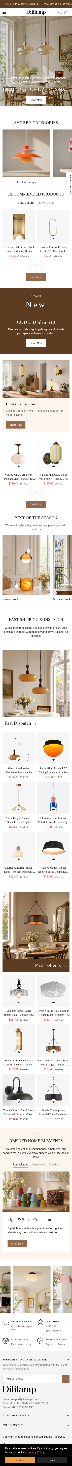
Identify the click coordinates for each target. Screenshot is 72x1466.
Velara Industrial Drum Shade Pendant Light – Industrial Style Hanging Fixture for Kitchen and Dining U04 (53, 1063)
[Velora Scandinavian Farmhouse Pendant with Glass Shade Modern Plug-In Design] (19, 748)
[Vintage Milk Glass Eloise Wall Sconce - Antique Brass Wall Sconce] (53, 455)
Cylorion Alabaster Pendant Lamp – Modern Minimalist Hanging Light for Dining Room (18, 870)
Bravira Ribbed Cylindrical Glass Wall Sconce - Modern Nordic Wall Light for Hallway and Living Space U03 (19, 1063)
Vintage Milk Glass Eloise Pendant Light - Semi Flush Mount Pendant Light (18, 477)
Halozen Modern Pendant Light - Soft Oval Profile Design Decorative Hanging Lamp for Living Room (53, 249)
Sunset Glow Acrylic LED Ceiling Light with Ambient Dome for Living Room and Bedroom (53, 770)
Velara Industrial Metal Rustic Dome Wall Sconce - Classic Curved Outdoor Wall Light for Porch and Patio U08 (18, 1112)
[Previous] (31, 264)
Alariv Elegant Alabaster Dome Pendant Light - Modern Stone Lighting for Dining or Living (18, 820)
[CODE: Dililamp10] (36, 321)
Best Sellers (26, 202)
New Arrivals (46, 202)
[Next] (40, 264)
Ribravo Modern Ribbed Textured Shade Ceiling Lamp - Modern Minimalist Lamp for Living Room (53, 870)
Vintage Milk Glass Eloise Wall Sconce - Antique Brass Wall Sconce (53, 477)
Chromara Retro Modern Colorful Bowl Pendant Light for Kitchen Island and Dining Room (53, 820)
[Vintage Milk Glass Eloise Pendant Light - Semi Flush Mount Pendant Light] (19, 455)
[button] (65, 12)
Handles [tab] (54, 1164)
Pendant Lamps (26, 182)
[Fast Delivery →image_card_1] (36, 925)
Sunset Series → (14, 599)
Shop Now (36, 100)
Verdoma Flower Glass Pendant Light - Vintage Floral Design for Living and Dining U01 (19, 1013)
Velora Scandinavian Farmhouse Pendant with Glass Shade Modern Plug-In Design (18, 770)
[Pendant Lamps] (26, 153)
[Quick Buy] (19, 238)
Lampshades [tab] (20, 1164)
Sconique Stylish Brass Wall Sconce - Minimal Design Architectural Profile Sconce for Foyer (19, 249)
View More (36, 504)
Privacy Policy (35, 1452)
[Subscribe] (65, 1379)
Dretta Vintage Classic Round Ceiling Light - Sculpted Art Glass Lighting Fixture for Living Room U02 (53, 1013)
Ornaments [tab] (38, 1164)
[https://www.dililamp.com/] (36, 12)
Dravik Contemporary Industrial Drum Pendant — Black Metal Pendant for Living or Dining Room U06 (53, 1112)
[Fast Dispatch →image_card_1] (36, 683)
